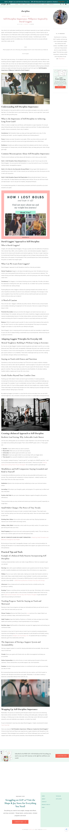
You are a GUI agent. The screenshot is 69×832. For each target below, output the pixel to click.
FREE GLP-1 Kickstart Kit (35, 4)
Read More (62, 58)
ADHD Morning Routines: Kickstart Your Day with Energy (29, 580)
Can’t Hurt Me (5, 725)
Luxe (28, 613)
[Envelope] (66, 4)
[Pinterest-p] (63, 4)
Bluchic (45, 829)
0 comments (26, 24)
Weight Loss (25, 16)
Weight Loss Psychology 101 (20, 635)
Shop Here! (61, 1)
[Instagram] (61, 4)
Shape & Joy (31, 829)
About (45, 4)
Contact (51, 4)
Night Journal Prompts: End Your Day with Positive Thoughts (20, 594)
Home (16, 4)
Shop (26, 4)
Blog (21, 4)
